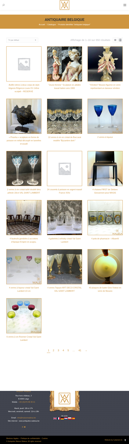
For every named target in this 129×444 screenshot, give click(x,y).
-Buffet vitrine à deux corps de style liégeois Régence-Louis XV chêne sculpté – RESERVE (23, 88)
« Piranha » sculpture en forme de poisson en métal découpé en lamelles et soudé (24, 140)
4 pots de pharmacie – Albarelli (105, 239)
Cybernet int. (118, 440)
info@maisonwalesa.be (26, 418)
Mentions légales (12, 438)
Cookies (45, 438)
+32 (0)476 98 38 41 (27, 402)
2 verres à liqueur (105, 137)
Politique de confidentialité (30, 438)
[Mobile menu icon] (124, 5)
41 (79, 350)
